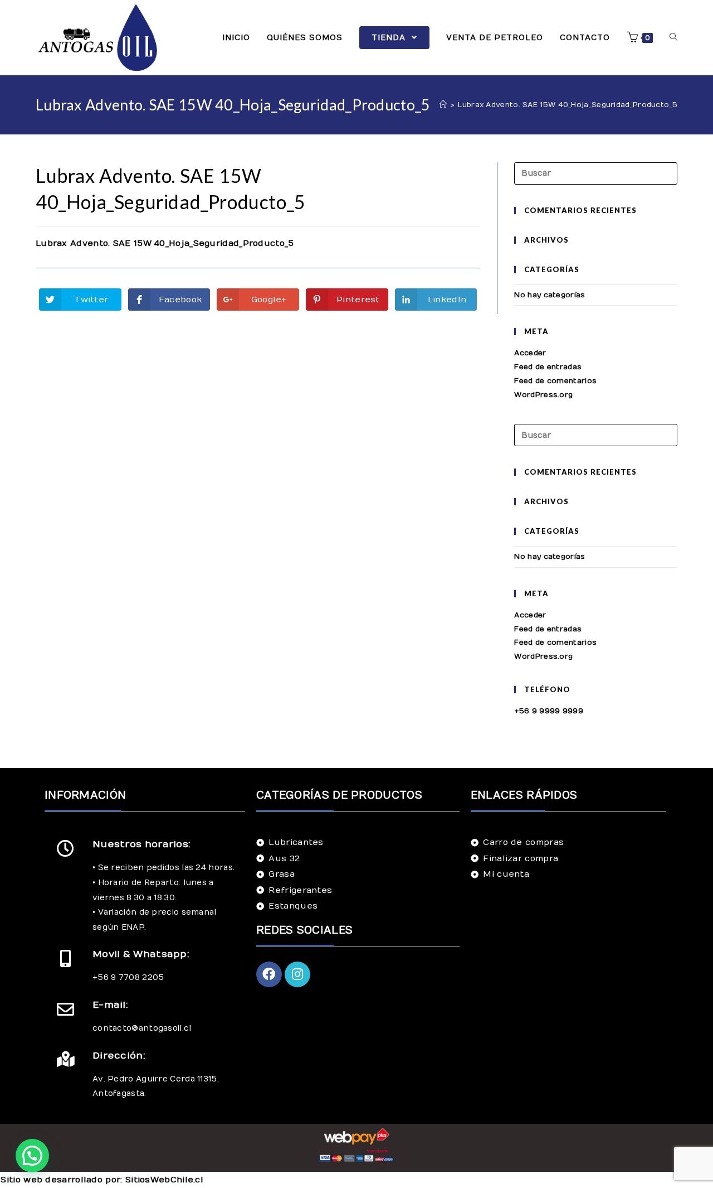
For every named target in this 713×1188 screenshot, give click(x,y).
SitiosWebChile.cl (164, 1180)
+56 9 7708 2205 (128, 977)
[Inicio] (443, 104)
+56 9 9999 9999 (548, 711)
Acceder (530, 353)
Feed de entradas (548, 367)
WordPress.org (543, 394)
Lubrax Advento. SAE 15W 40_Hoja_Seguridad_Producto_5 (165, 243)
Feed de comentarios (555, 380)
